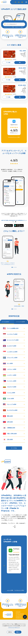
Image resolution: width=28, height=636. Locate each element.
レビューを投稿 (10, 590)
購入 (20, 62)
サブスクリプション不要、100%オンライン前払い (14, 27)
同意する (18, 632)
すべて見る (14, 448)
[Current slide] (12, 267)
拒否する (10, 632)
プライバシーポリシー (14, 627)
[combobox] (14, 24)
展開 (14, 526)
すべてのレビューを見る (19, 590)
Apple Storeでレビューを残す (14, 137)
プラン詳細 (8, 62)
